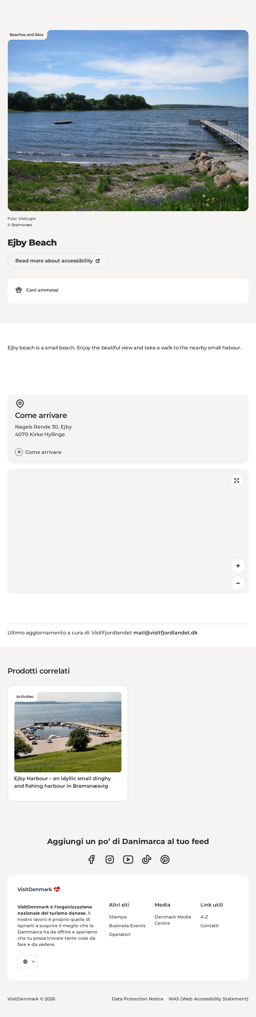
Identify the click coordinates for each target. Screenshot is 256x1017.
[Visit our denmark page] (91, 859)
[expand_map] (237, 480)
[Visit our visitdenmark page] (128, 859)
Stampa (117, 917)
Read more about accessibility (54, 261)
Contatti (209, 925)
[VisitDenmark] (38, 889)
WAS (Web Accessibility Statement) (209, 999)
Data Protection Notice (138, 999)
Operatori (119, 934)
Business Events (127, 925)
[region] (128, 531)
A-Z (204, 917)
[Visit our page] (109, 859)
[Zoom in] (237, 565)
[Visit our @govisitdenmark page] (146, 859)
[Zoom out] (237, 583)
